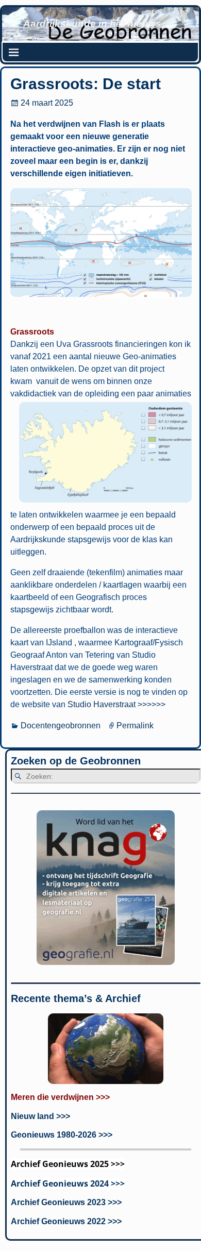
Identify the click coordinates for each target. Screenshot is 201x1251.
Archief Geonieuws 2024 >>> (68, 1183)
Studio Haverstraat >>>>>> (116, 704)
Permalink (135, 725)
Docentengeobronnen (60, 725)
